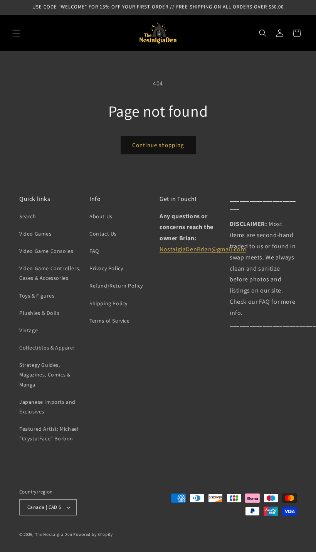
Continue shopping (158, 145)
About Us (101, 216)
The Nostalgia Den (53, 534)
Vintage (28, 330)
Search (27, 216)
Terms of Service (109, 320)
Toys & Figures (36, 295)
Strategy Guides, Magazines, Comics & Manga (44, 374)
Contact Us (103, 233)
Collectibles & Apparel (47, 347)
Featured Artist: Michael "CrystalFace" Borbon (49, 433)
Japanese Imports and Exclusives (47, 406)
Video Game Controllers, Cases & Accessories (50, 273)
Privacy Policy (106, 268)
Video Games (35, 233)
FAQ (94, 251)
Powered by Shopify (93, 534)
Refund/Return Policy (116, 285)
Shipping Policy (108, 303)
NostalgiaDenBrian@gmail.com (203, 249)
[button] (16, 33)
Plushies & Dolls (39, 312)
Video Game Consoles (46, 251)
